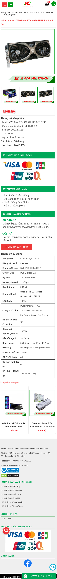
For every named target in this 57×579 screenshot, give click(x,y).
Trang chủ (5, 12)
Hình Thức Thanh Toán (12, 506)
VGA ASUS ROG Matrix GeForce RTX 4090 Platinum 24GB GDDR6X (13, 425)
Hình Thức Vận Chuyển (12, 502)
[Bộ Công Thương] (28, 470)
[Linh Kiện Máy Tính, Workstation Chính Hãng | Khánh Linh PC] (27, 6)
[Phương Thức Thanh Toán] (27, 541)
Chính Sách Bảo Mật (11, 498)
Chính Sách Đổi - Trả (11, 494)
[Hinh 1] (28, 82)
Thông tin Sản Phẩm (16, 247)
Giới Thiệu (6, 519)
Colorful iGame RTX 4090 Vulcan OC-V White (42, 425)
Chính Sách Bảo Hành (12, 490)
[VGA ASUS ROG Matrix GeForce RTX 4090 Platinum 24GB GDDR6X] (13, 403)
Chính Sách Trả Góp (11, 486)
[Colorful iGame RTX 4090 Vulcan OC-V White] (42, 403)
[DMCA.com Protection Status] (10, 477)
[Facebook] (27, 563)
